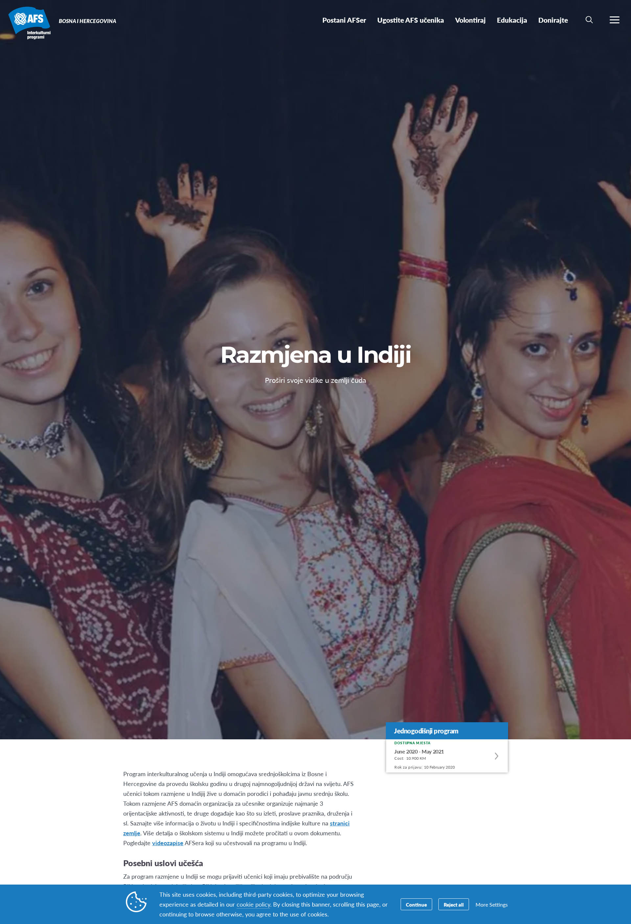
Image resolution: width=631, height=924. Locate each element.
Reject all (454, 904)
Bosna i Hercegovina (28, 22)
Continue (416, 904)
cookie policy (253, 904)
